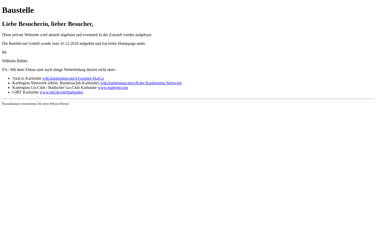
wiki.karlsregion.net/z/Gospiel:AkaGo (73, 78)
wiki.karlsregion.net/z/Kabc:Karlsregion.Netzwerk (141, 83)
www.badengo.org (113, 87)
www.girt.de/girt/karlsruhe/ (61, 92)
